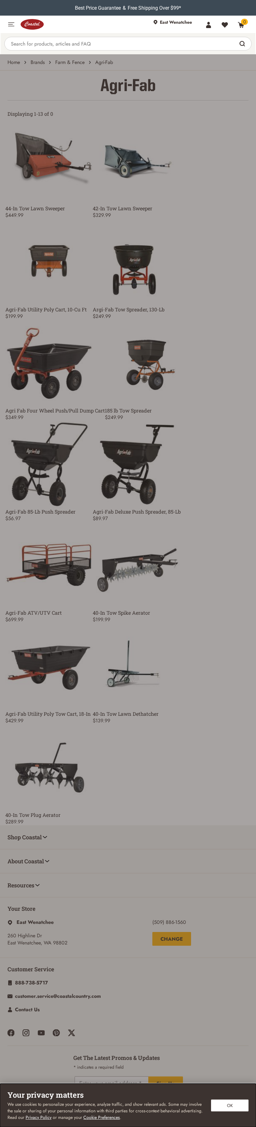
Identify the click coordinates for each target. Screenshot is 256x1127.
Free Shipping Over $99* (154, 8)
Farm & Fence (70, 62)
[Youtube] (41, 1032)
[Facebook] (10, 1032)
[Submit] (243, 44)
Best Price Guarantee (98, 8)
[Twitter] (71, 1032)
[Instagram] (25, 1032)
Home (13, 62)
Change (171, 939)
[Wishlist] (225, 25)
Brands (38, 62)
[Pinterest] (56, 1032)
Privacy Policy (39, 1117)
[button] (11, 24)
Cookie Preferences (101, 1117)
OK (230, 1105)
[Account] (208, 25)
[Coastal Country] (84, 24)
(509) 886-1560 (169, 922)
